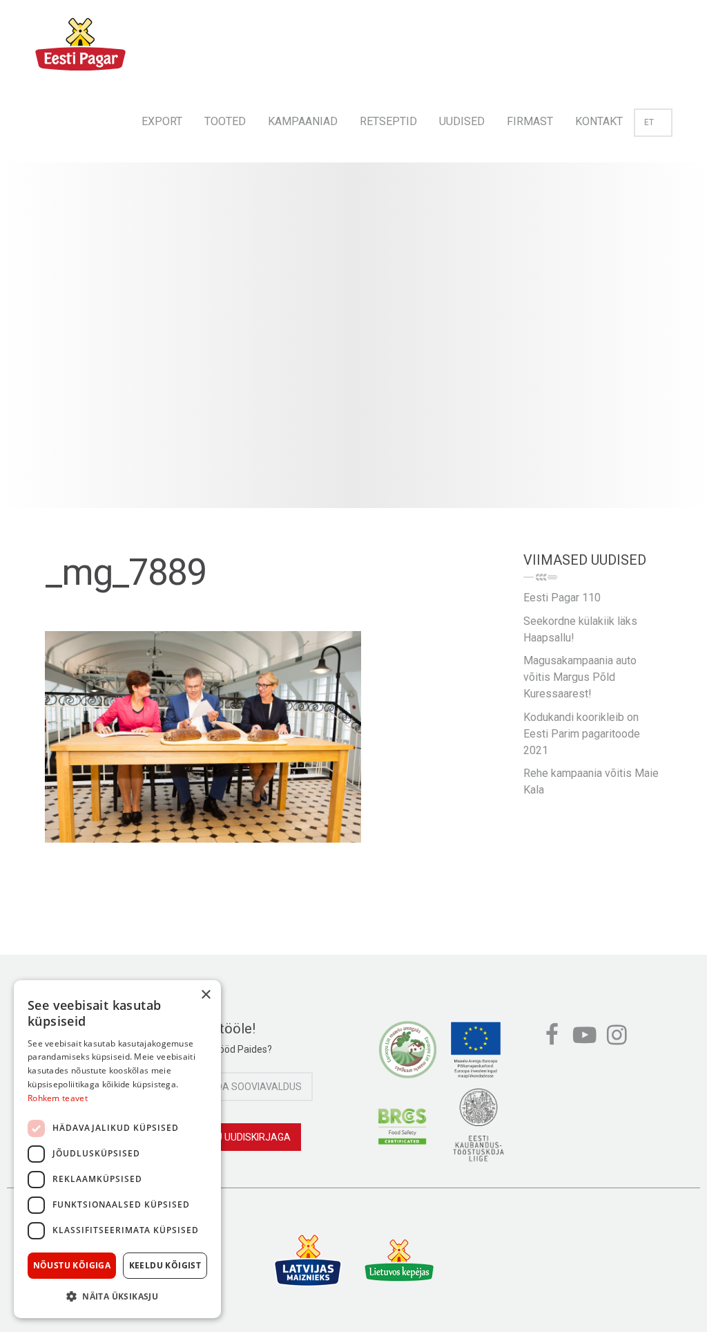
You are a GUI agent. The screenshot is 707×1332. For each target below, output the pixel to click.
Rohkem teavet (58, 1098)
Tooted (225, 121)
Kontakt (599, 121)
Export (162, 121)
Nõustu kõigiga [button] (72, 1265)
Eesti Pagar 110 (562, 597)
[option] (353, 349)
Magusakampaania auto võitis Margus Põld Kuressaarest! (580, 677)
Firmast (530, 121)
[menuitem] (161, 117)
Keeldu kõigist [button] (165, 1265)
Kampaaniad (303, 121)
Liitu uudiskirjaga (246, 1137)
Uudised (462, 121)
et (649, 122)
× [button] (205, 995)
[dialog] (117, 1149)
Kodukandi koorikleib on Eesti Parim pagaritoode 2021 (581, 734)
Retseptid (388, 121)
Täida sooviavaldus (252, 1086)
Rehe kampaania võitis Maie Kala (591, 781)
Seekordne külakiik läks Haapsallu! (580, 629)
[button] (117, 1296)
